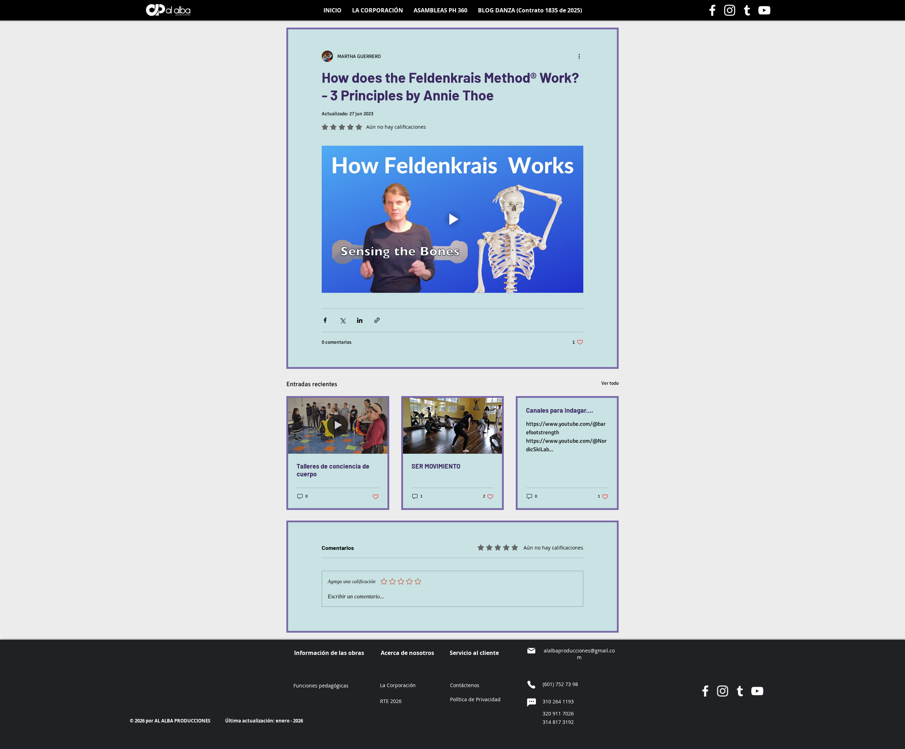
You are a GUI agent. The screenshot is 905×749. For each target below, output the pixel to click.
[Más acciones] (579, 56)
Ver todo (610, 383)
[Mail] (531, 650)
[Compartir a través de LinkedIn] (359, 320)
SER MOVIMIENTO (435, 466)
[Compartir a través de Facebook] (325, 320)
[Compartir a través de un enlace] (377, 320)
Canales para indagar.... (559, 410)
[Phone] (531, 684)
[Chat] (531, 702)
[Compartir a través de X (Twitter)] (342, 320)
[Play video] (452, 219)
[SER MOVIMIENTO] (452, 426)
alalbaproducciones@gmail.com (579, 654)
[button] (475, 699)
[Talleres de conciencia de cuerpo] (337, 426)
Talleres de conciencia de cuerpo (333, 470)
